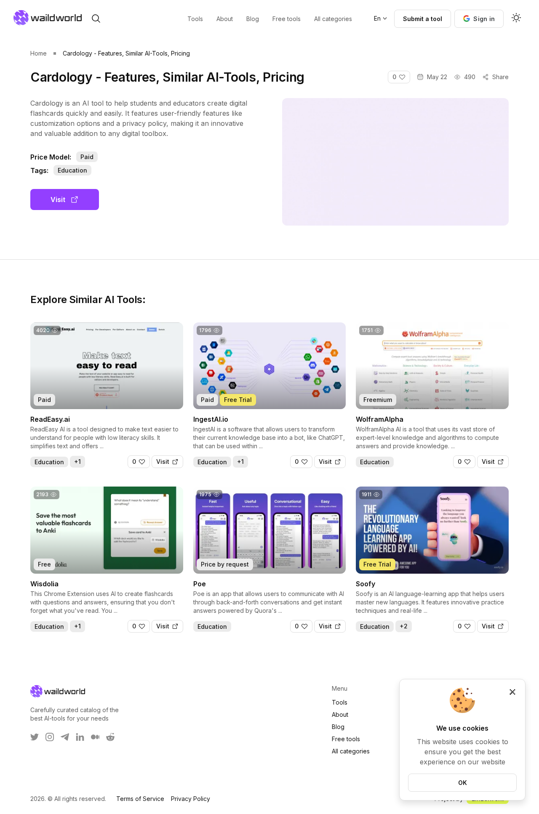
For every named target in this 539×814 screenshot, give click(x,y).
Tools (339, 702)
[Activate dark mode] (516, 18)
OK (462, 782)
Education (72, 170)
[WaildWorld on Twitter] (34, 737)
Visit (58, 199)
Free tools (346, 738)
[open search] (96, 18)
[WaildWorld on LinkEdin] (80, 737)
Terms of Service (140, 798)
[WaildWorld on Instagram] (49, 737)
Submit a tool (422, 18)
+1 (77, 461)
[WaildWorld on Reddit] (110, 737)
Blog (338, 726)
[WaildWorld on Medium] (95, 737)
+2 (404, 626)
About (340, 714)
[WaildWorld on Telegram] (65, 737)
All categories (351, 751)
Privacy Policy (190, 798)
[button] (479, 19)
